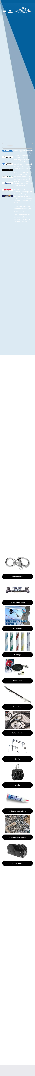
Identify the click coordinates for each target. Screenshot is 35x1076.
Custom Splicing (17, 733)
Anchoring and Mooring (17, 837)
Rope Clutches (17, 863)
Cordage (17, 655)
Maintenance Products (17, 811)
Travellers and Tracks (17, 603)
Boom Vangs (17, 707)
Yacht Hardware (18, 577)
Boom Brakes (17, 629)
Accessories (17, 681)
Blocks (17, 785)
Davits (17, 759)
